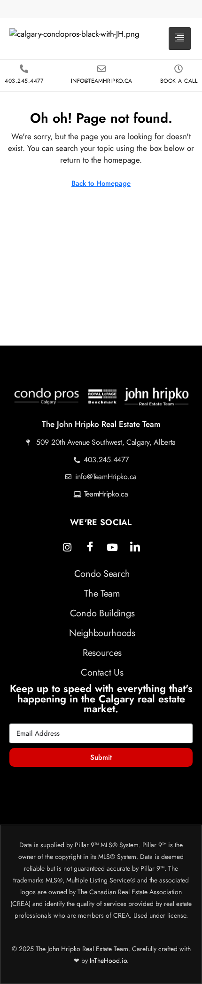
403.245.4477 (24, 81)
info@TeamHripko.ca (101, 81)
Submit (101, 757)
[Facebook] (90, 547)
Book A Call (179, 81)
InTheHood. (106, 960)
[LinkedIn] (135, 547)
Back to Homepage (101, 183)
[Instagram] (67, 547)
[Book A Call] (178, 68)
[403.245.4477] (24, 68)
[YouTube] (112, 547)
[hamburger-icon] (180, 38)
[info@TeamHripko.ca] (101, 68)
